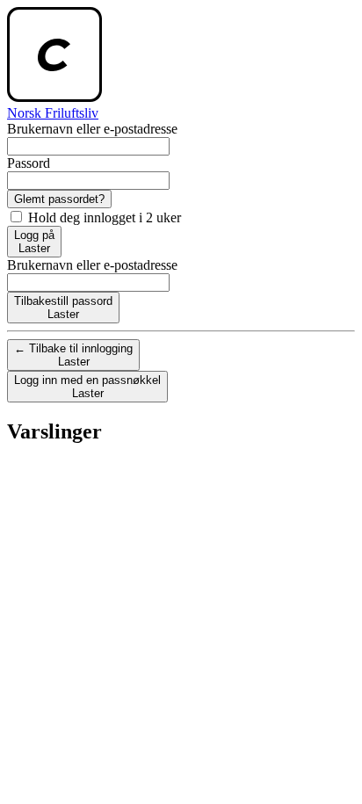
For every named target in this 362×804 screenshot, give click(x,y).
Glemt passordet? (59, 199)
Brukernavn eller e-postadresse (92, 128)
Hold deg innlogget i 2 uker (103, 217)
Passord (28, 163)
